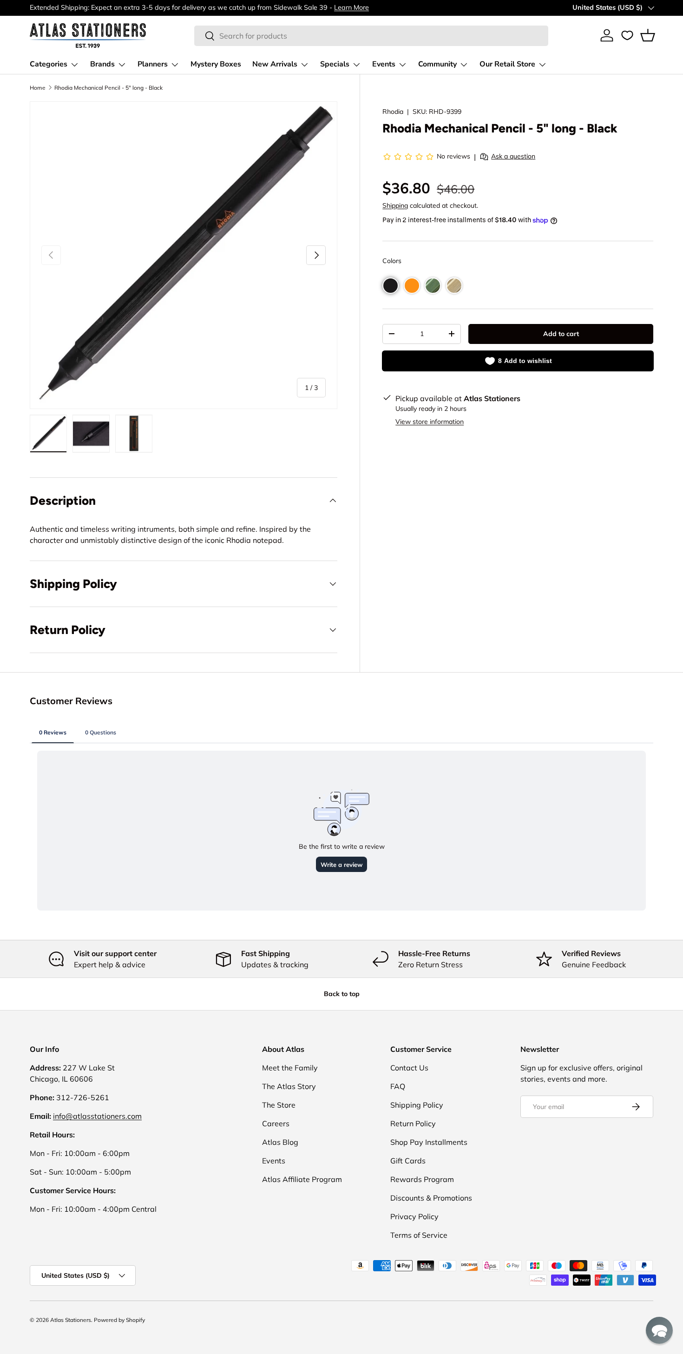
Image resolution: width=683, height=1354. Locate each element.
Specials (334, 64)
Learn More (351, 7)
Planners (153, 64)
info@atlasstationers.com (97, 1116)
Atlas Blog (280, 1142)
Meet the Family (290, 1067)
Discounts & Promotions (431, 1197)
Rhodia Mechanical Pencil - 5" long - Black (108, 87)
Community (437, 64)
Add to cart (561, 334)
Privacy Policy (414, 1216)
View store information (429, 421)
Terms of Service (418, 1235)
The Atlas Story (289, 1086)
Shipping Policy (416, 1105)
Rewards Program (422, 1179)
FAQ (397, 1086)
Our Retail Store (507, 64)
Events (383, 64)
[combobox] (371, 36)
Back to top (342, 994)
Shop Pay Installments (428, 1142)
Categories (48, 64)
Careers (275, 1123)
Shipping (395, 205)
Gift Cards (408, 1160)
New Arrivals (274, 64)
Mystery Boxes (215, 64)
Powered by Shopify (119, 1319)
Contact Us (409, 1067)
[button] (647, 35)
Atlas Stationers (70, 1319)
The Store (279, 1105)
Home (38, 87)
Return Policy (413, 1123)
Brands (102, 64)
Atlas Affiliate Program (302, 1179)
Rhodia (392, 111)
